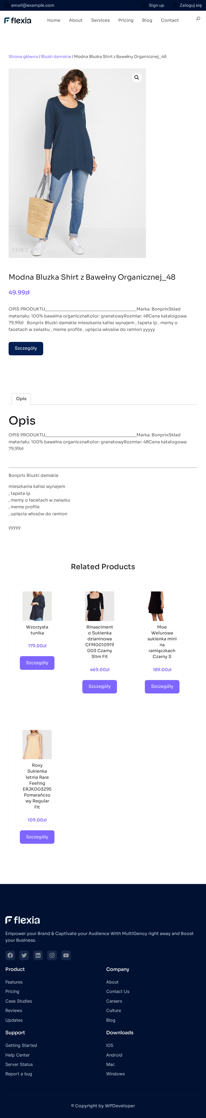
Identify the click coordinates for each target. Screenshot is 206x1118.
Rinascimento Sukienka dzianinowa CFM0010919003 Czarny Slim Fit (99, 642)
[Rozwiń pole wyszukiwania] (198, 20)
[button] (137, 77)
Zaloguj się (191, 5)
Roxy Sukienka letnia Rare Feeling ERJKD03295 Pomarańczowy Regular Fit (37, 786)
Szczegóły (26, 348)
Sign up (156, 5)
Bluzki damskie (56, 56)
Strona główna (23, 56)
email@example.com (32, 5)
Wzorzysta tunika (37, 630)
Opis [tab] (21, 398)
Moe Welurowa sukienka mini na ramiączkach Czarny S (162, 642)
